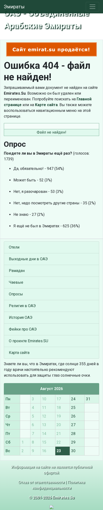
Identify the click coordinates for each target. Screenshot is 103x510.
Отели (14, 247)
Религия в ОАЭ (22, 306)
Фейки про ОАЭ (23, 329)
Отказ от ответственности (41, 482)
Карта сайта (19, 352)
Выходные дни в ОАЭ (28, 259)
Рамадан (17, 270)
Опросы (16, 294)
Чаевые (16, 282)
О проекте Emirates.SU (28, 341)
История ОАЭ (20, 317)
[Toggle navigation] (92, 6)
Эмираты (14, 7)
